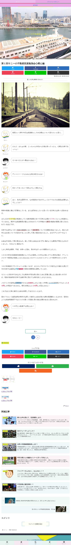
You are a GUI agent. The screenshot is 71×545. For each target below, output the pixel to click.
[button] (65, 300)
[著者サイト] (18, 366)
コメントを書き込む (35, 524)
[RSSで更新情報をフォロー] (35, 371)
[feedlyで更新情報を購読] (52, 366)
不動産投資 (5, 342)
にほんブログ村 (6, 391)
